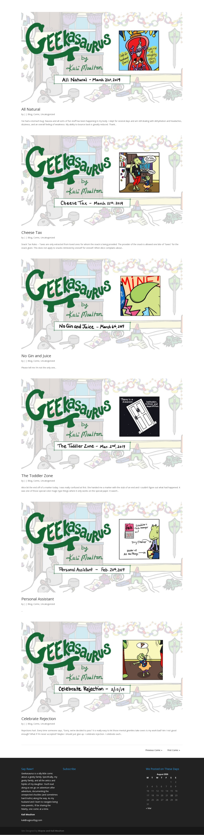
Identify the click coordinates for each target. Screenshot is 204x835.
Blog (30, 114)
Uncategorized (48, 114)
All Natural (30, 109)
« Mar (148, 808)
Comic (36, 114)
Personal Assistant (37, 599)
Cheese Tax (31, 232)
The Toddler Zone (37, 475)
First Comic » (173, 750)
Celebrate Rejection (38, 718)
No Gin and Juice (36, 355)
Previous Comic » (153, 750)
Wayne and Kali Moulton (51, 830)
